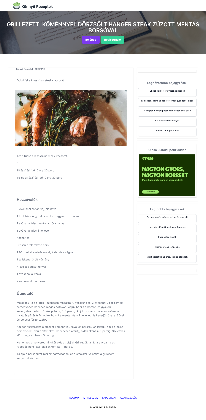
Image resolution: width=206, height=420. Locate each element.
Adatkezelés (128, 397)
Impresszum (90, 397)
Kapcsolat (109, 397)
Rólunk (74, 397)
